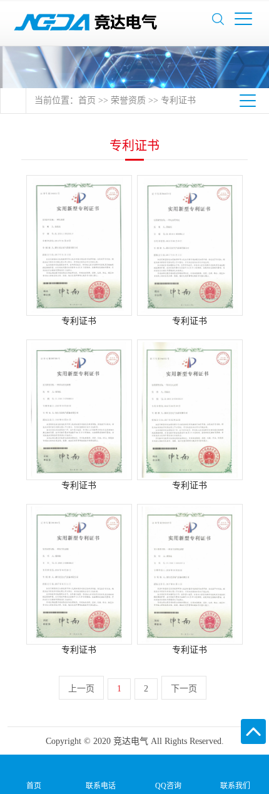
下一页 (184, 688)
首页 (87, 100)
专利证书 (178, 100)
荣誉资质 (128, 100)
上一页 (81, 688)
